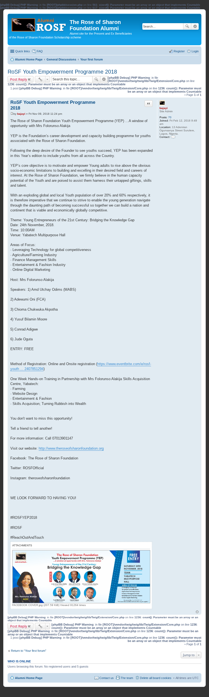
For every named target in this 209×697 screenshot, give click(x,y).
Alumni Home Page (28, 678)
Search (187, 26)
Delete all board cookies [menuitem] (155, 678)
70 (169, 117)
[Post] (11, 113)
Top (197, 611)
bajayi (163, 108)
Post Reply (18, 79)
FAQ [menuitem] (40, 51)
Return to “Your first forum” (28, 650)
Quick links (22, 51)
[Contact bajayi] (173, 136)
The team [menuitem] (127, 678)
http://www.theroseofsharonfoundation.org (71, 448)
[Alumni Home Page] (39, 23)
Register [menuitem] (179, 51)
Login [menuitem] (195, 51)
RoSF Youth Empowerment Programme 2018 (62, 72)
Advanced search (195, 26)
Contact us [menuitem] (106, 678)
